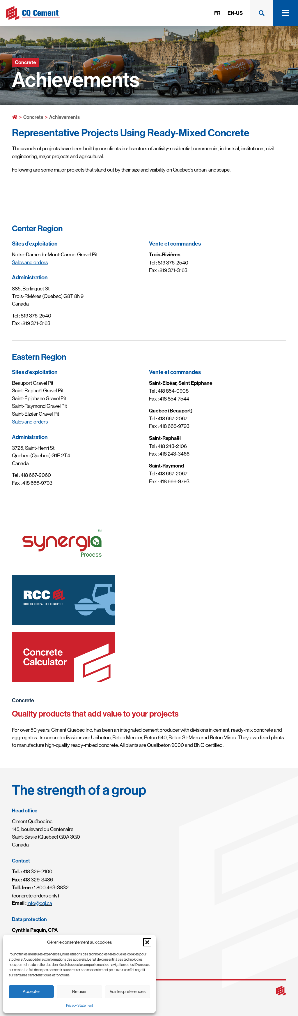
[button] (147, 942)
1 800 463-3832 (40, 887)
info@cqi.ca (39, 903)
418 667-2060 (36, 475)
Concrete (33, 117)
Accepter (31, 991)
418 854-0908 (173, 391)
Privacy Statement (79, 1005)
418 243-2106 (172, 446)
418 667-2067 (172, 418)
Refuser (79, 991)
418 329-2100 (32, 871)
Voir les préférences (128, 991)
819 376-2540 (36, 316)
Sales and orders (30, 262)
